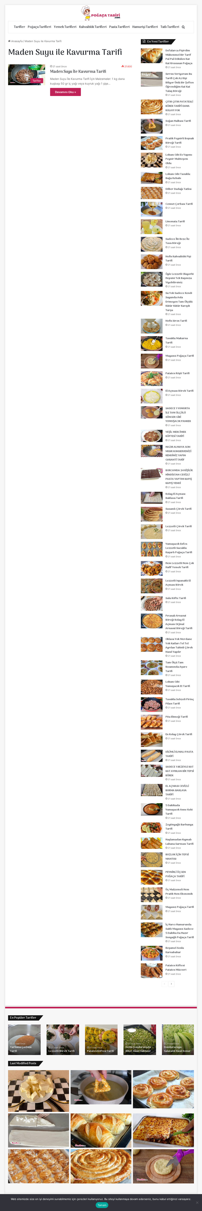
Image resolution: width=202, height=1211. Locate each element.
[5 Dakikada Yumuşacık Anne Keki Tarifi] (152, 809)
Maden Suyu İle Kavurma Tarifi (78, 72)
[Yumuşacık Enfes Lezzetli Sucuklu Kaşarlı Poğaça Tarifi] (152, 549)
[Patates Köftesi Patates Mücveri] (152, 970)
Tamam (102, 1205)
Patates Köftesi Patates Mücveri (176, 967)
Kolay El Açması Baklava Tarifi (175, 496)
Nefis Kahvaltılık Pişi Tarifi (178, 258)
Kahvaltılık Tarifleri (93, 27)
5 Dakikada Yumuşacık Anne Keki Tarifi (179, 809)
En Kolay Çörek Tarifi (179, 734)
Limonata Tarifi (175, 221)
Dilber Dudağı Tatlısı (179, 189)
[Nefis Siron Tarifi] (152, 326)
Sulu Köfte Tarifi (176, 598)
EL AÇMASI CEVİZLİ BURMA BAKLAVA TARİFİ (177, 790)
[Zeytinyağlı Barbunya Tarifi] (152, 827)
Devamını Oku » (65, 92)
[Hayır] (197, 1203)
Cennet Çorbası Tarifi (179, 204)
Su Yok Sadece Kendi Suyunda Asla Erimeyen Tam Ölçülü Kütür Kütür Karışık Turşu (179, 301)
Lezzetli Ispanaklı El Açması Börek (178, 583)
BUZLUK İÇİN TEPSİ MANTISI (177, 856)
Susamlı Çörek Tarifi (179, 509)
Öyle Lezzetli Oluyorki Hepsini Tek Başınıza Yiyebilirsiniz (180, 278)
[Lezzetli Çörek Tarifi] (152, 531)
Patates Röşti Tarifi (178, 373)
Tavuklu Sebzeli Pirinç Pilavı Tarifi (180, 701)
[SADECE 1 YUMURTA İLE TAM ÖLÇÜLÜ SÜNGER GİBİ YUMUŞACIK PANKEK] (152, 412)
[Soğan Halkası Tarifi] (152, 126)
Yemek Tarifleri (65, 27)
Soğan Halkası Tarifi (178, 121)
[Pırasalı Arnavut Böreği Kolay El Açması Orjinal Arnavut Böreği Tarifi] (152, 621)
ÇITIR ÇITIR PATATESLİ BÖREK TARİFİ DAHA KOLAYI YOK (179, 106)
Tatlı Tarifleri (170, 27)
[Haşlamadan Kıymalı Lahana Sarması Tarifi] (152, 843)
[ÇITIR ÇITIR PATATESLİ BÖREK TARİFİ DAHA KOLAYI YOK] (152, 107)
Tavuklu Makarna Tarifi (177, 340)
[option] (24, 1040)
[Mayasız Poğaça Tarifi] (152, 361)
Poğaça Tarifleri (39, 27)
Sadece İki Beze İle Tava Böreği (178, 241)
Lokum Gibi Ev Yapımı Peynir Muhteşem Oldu (179, 159)
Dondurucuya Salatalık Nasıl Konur (177, 1049)
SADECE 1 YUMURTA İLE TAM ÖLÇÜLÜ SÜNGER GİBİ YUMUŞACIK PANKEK (178, 415)
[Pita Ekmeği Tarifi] (152, 722)
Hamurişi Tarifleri (145, 27)
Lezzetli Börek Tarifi (62, 1051)
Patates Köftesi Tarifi (100, 1051)
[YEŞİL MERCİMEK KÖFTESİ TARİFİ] (152, 436)
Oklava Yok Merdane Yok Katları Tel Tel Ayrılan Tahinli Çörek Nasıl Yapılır (179, 645)
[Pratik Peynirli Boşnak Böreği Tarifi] (152, 143)
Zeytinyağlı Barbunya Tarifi (179, 826)
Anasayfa (16, 41)
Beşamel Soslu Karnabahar (175, 950)
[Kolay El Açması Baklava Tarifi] (152, 498)
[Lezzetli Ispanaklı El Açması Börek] (152, 586)
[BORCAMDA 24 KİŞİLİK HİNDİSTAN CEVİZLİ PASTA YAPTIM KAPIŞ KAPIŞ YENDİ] (152, 474)
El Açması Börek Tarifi (180, 391)
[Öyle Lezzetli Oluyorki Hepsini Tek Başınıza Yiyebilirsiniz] (152, 279)
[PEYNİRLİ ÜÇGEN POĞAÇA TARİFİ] (152, 877)
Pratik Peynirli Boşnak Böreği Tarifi (180, 140)
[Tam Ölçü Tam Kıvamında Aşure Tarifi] (152, 667)
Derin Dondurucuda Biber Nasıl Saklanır (138, 1049)
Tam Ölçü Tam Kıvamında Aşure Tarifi (176, 666)
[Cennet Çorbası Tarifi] (152, 209)
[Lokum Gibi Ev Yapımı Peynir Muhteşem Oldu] (152, 160)
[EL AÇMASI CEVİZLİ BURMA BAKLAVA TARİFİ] (152, 790)
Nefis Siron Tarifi (176, 321)
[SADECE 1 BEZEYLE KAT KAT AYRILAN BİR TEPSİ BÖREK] (152, 771)
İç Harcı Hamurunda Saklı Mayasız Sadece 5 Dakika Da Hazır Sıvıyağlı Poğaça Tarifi (180, 931)
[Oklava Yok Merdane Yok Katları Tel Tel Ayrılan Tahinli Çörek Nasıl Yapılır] (152, 644)
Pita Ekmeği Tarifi (177, 717)
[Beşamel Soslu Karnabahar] (152, 953)
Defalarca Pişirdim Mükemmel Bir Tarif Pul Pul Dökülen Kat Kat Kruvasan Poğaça (179, 57)
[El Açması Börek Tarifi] (152, 396)
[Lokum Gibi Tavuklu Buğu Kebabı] (152, 178)
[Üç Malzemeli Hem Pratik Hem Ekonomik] (152, 894)
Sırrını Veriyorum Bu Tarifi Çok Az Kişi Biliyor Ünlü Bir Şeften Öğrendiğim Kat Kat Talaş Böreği (180, 82)
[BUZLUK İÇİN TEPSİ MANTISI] (152, 859)
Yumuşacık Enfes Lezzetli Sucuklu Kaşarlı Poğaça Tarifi (179, 548)
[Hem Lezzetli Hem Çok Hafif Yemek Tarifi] (152, 568)
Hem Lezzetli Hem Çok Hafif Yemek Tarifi (180, 565)
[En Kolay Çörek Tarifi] (152, 739)
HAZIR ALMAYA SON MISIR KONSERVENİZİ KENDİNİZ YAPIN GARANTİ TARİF (178, 453)
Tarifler (19, 27)
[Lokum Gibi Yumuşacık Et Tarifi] (152, 687)
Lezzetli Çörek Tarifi (179, 526)
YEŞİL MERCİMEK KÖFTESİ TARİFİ (176, 434)
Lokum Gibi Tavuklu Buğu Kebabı (178, 176)
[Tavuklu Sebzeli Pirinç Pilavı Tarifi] (152, 704)
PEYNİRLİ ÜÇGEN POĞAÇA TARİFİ (176, 874)
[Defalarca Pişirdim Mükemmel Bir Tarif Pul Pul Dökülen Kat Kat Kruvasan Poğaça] (152, 55)
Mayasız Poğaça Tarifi (180, 356)
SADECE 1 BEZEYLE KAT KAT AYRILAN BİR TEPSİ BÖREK (180, 771)
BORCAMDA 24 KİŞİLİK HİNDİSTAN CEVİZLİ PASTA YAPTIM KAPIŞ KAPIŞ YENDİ (179, 477)
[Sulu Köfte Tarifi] (152, 603)
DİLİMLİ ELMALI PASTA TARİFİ (179, 754)
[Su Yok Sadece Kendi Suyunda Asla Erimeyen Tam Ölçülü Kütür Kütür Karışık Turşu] (152, 298)
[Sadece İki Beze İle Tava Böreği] (152, 244)
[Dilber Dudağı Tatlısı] (152, 193)
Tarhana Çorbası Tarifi (21, 1049)
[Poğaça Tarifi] (101, 13)
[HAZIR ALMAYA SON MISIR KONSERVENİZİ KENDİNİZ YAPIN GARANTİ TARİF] (152, 451)
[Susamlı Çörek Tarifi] (152, 514)
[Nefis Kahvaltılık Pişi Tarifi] (152, 261)
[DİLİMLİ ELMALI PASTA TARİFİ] (152, 756)
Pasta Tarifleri (119, 27)
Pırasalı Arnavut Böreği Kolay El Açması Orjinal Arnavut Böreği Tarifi (179, 622)
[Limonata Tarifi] (152, 226)
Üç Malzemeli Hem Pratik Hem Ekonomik (179, 891)
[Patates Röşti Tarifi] (152, 378)
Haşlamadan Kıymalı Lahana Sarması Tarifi (180, 841)
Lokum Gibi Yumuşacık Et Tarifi (178, 684)
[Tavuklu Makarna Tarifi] (152, 343)
